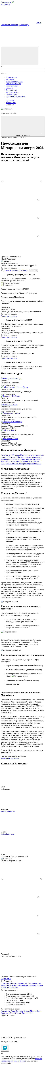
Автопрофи (17, 422)
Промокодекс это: (11, 990)
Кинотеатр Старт (8, 1013)
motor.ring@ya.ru (7, 834)
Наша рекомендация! (14, 82)
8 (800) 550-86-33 (8, 811)
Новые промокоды (13, 84)
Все (3, 259)
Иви (38, 1011)
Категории (13, 25)
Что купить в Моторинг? (11, 455)
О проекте (8, 981)
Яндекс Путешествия (23, 1013)
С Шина (14, 405)
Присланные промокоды (15, 96)
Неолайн (14, 439)
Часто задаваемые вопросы (25, 985)
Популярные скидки (12, 1009)
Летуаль (4, 1011)
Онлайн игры (11, 94)
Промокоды (11, 259)
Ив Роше (11, 1011)
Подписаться (6, 979)
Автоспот (16, 413)
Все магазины (11, 77)
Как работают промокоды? (16, 983)
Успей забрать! (11, 86)
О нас (3, 983)
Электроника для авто (10, 758)
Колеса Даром (22, 387)
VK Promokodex (12, 92)
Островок (19, 1011)
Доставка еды (23, 25)
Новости (9, 88)
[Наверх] (5, 1048)
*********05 (33, 270)
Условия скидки (10, 268)
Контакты (9, 985)
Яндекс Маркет (30, 1011)
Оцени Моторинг (34, 464)
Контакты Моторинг (19, 464)
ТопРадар (16, 396)
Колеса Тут (16, 378)
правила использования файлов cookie (21, 1060)
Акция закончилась (9, 316)
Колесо (13, 430)
